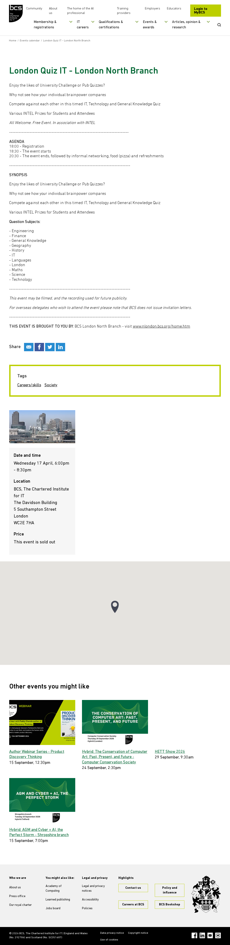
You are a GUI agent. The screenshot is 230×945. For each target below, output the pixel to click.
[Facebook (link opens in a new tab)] (194, 935)
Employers (152, 8)
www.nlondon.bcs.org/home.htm (161, 327)
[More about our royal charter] (206, 894)
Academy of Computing (54, 888)
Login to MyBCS (200, 10)
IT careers (83, 24)
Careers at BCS (133, 904)
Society (51, 385)
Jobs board (53, 908)
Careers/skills (29, 385)
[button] (115, 607)
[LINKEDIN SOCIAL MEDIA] (60, 347)
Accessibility (90, 899)
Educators (174, 8)
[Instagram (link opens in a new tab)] (218, 935)
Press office (17, 896)
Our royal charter (20, 905)
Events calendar (30, 40)
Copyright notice (138, 933)
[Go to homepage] (16, 13)
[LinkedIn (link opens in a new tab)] (202, 935)
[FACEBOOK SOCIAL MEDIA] (39, 347)
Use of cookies (109, 939)
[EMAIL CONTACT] (28, 347)
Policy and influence (169, 890)
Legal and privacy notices (93, 888)
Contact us (133, 888)
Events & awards (150, 24)
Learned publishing (58, 899)
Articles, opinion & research (186, 24)
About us (15, 887)
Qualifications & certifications (111, 24)
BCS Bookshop (169, 904)
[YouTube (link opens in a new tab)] (210, 935)
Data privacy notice (112, 933)
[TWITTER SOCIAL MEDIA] (50, 347)
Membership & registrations (45, 24)
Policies (87, 908)
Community (34, 8)
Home (12, 40)
